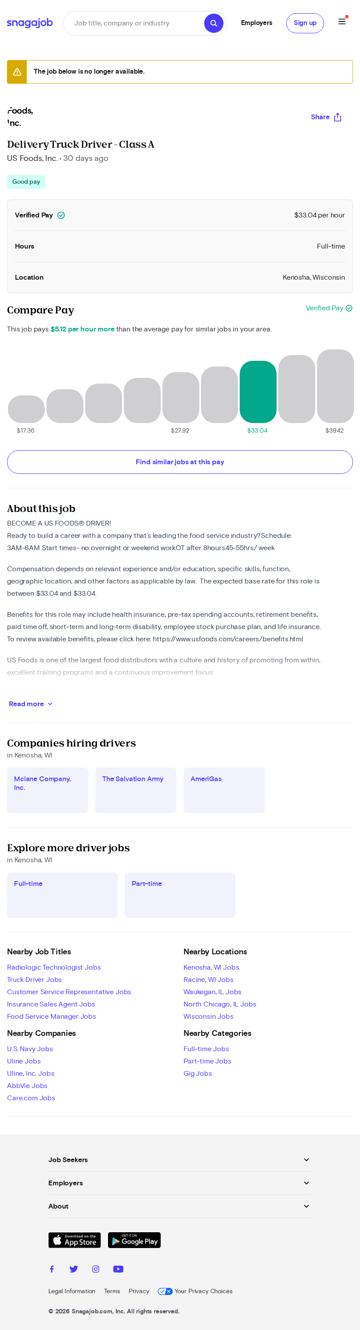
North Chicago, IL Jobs (220, 1004)
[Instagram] (95, 1270)
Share (320, 117)
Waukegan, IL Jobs (212, 992)
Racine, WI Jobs (209, 979)
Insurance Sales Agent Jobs (51, 1004)
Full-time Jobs (206, 1049)
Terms (112, 1291)
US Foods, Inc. (32, 159)
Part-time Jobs (207, 1061)
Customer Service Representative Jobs (69, 992)
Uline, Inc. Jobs (30, 1073)
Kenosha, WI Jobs (211, 967)
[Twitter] (73, 1270)
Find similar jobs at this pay (180, 462)
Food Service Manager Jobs (51, 1016)
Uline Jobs (23, 1061)
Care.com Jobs (31, 1098)
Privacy (139, 1291)
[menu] (342, 23)
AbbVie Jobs (27, 1085)
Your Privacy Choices (203, 1291)
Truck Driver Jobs (34, 979)
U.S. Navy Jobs (30, 1049)
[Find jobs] (213, 23)
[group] (26, 182)
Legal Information (71, 1291)
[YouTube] (118, 1270)
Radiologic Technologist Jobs (54, 967)
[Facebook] (51, 1270)
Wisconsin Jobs (209, 1016)
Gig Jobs (198, 1073)
